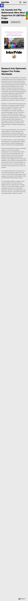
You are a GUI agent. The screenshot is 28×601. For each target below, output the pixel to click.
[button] (2, 5)
